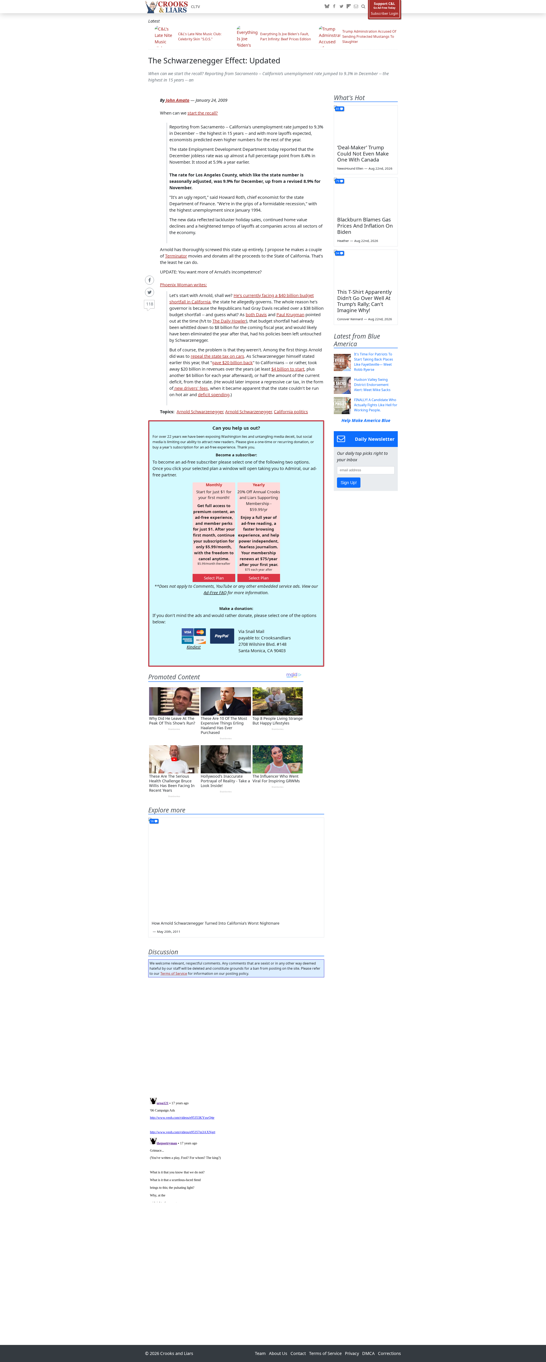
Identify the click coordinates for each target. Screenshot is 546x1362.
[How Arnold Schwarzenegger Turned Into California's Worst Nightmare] (236, 867)
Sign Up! (349, 482)
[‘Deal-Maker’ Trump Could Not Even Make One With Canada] (366, 123)
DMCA (368, 1353)
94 (337, 253)
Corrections (389, 1353)
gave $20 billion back (232, 362)
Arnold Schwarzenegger (200, 412)
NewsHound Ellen (350, 168)
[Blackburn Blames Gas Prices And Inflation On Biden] (366, 196)
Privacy (352, 1353)
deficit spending (213, 394)
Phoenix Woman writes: (183, 285)
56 (152, 821)
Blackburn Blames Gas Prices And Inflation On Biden (365, 225)
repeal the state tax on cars (217, 356)
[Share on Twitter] (149, 292)
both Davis (256, 314)
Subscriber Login (384, 14)
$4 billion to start (287, 369)
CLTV (195, 6)
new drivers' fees (190, 388)
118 (149, 304)
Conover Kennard (350, 319)
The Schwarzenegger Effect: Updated (214, 60)
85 (337, 109)
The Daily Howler (229, 321)
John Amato (177, 100)
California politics (291, 412)
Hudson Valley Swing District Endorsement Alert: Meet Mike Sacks (372, 384)
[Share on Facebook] (149, 280)
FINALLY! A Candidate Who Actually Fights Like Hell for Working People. (375, 404)
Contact (298, 1353)
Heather (343, 241)
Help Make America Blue (365, 420)
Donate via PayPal (222, 636)
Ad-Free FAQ (215, 592)
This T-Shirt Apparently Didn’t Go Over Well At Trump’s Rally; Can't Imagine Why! (364, 301)
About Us (278, 1353)
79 (337, 181)
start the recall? (202, 113)
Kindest (194, 647)
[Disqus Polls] (236, 1036)
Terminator (176, 256)
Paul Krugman (290, 314)
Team (260, 1353)
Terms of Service (173, 973)
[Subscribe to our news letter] (356, 6)
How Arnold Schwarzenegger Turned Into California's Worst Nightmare (215, 923)
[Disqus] (236, 1149)
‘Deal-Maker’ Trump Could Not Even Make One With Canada (363, 153)
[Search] (363, 6)
